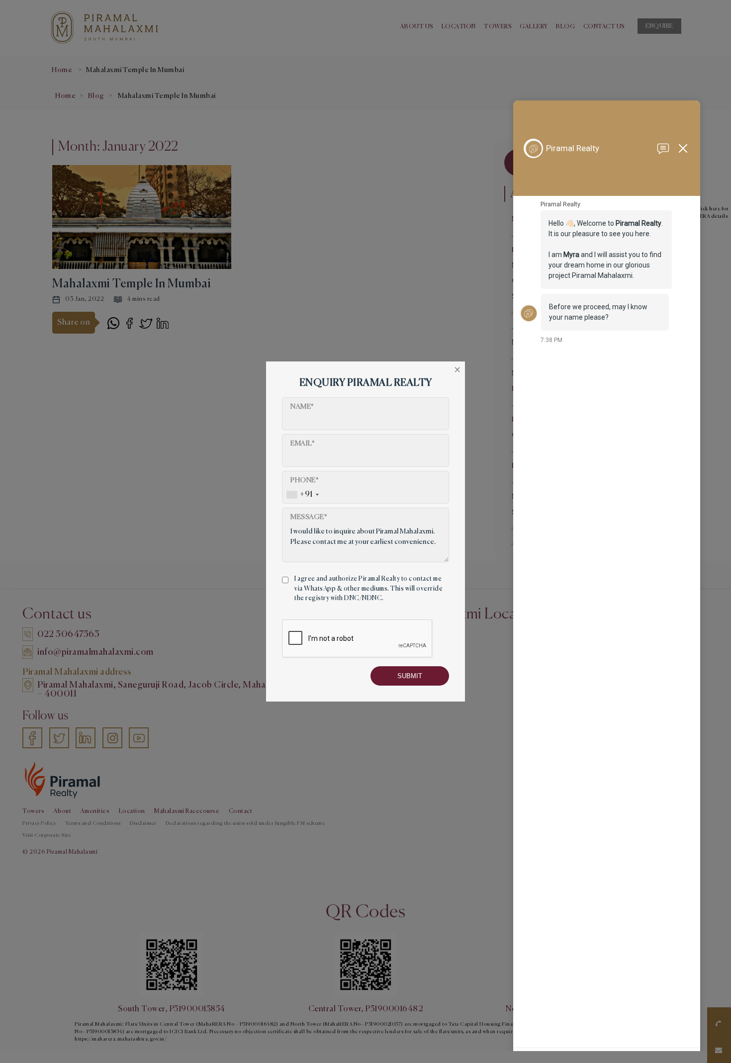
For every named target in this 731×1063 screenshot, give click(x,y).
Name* (302, 406)
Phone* (304, 480)
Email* (302, 443)
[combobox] (302, 494)
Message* (308, 517)
